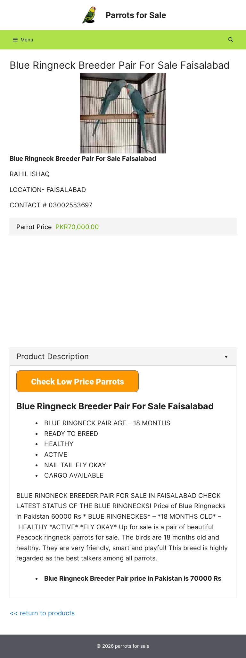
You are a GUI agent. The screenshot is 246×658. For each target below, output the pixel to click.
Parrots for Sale (136, 15)
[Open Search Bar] (231, 39)
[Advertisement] (123, 290)
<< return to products (42, 613)
